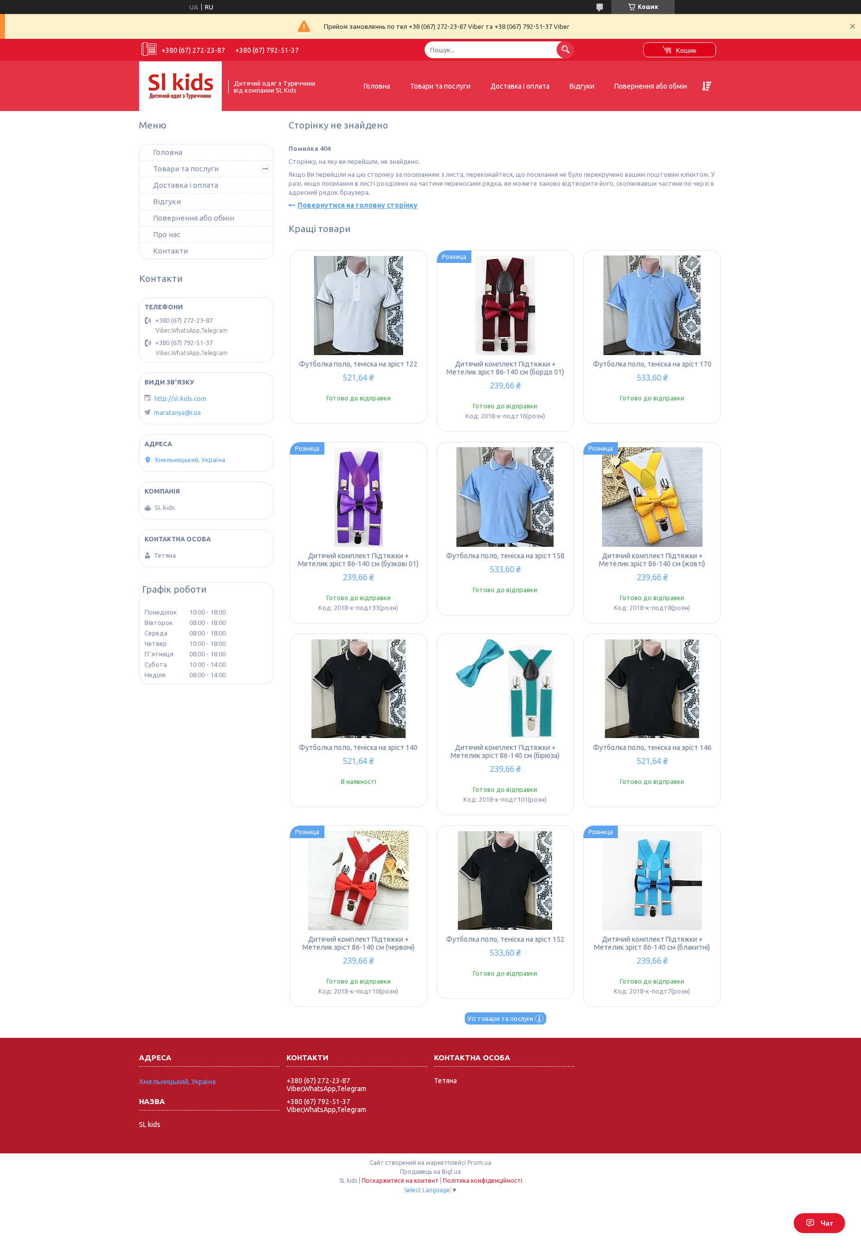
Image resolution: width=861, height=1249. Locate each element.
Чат (827, 1223)
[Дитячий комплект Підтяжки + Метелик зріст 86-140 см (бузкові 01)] (358, 497)
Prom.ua (479, 1162)
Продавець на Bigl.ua (430, 1171)
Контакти (170, 251)
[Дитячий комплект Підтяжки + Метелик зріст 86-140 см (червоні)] (358, 880)
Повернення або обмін (650, 86)
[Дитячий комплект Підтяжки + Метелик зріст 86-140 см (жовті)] (652, 497)
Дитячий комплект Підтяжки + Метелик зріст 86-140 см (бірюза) (505, 751)
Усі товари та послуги (500, 1018)
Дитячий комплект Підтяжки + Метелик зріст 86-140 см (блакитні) (652, 943)
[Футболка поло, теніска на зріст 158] (505, 497)
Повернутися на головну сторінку (357, 205)
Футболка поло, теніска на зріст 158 (505, 556)
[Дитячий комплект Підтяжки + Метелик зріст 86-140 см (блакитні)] (652, 880)
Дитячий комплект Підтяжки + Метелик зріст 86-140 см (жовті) (652, 560)
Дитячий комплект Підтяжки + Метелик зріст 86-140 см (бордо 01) (505, 368)
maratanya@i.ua (177, 412)
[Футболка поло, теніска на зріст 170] (652, 305)
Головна (377, 86)
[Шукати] (565, 49)
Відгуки (582, 86)
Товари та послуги (440, 86)
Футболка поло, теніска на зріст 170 (652, 364)
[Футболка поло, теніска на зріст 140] (358, 689)
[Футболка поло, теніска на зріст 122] (358, 305)
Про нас (166, 234)
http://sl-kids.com (180, 398)
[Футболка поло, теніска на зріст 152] (505, 880)
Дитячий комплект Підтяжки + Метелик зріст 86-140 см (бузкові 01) (358, 560)
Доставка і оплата (520, 86)
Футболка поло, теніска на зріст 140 (358, 747)
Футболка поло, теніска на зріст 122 (358, 364)
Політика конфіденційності (482, 1180)
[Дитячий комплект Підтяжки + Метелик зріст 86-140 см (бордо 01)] (505, 305)
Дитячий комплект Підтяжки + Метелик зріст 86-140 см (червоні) (358, 943)
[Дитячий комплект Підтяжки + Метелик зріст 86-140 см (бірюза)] (505, 689)
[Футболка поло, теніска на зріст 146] (652, 689)
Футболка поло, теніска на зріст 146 (652, 747)
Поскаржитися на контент (400, 1180)
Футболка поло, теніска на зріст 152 (505, 939)
